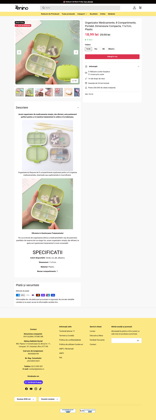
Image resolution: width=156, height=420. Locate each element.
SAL (60, 358)
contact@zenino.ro (36, 369)
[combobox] (80, 7)
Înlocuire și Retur (96, 335)
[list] (47, 52)
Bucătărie (94, 14)
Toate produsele (68, 14)
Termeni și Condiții (66, 335)
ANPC (61, 353)
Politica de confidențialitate (70, 340)
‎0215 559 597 (37, 366)
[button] (140, 7)
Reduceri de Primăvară (50, 14)
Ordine (102, 14)
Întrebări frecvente (97, 340)
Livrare (92, 331)
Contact (93, 344)
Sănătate (111, 14)
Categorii (81, 14)
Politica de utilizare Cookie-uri (71, 344)
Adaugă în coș (112, 56)
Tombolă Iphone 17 (67, 331)
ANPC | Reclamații (66, 349)
